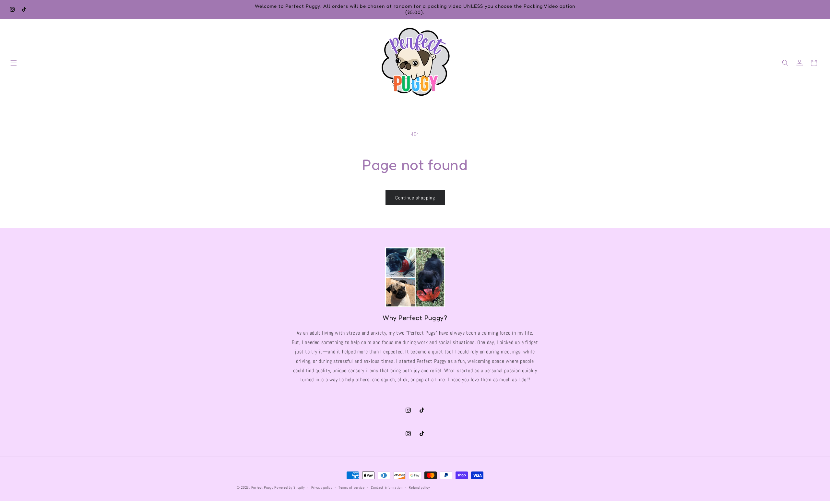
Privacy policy (321, 487)
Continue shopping (415, 198)
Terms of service (351, 487)
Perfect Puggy (262, 487)
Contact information (386, 487)
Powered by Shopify (289, 487)
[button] (13, 63)
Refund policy (419, 487)
